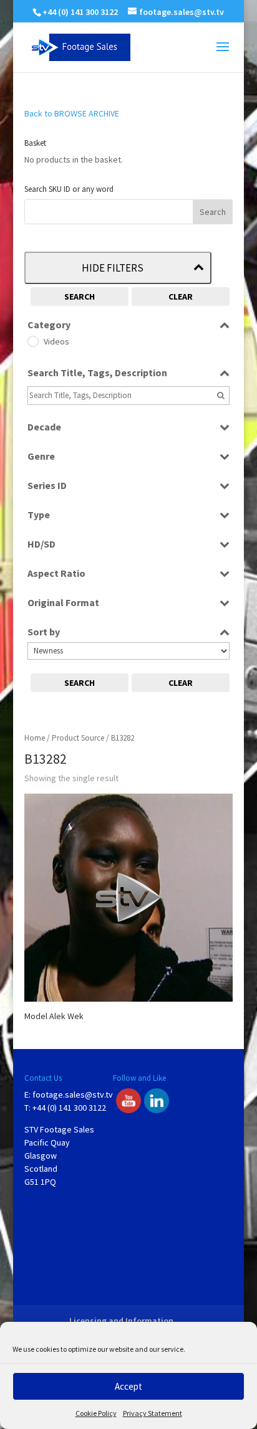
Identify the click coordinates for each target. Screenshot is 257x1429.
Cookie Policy (96, 1413)
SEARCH (79, 296)
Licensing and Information (121, 1320)
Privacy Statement (152, 1413)
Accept (128, 1386)
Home (34, 738)
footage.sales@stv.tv (72, 1094)
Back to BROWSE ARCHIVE (71, 113)
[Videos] (32, 341)
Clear (180, 296)
